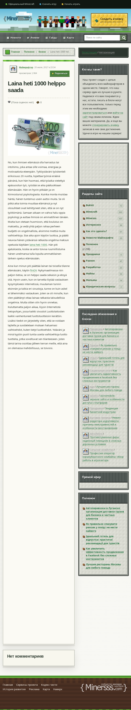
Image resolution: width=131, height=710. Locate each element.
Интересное (93, 224)
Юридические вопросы (100, 286)
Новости (14, 37)
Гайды (51, 37)
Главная (8, 684)
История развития (14, 689)
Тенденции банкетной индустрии (104, 410)
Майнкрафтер (26, 67)
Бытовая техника (100, 417)
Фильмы (91, 280)
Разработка (93, 267)
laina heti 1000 (38, 244)
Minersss (91, 218)
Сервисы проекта (27, 684)
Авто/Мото (96, 433)
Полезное (92, 244)
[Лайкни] (9, 101)
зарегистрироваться (95, 112)
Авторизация (107, 52)
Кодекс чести (49, 684)
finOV (33, 270)
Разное (90, 260)
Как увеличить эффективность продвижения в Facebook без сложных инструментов (102, 376)
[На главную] (18, 20)
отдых (93, 357)
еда (92, 386)
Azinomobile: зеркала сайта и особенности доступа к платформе (104, 399)
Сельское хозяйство (101, 449)
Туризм (94, 345)
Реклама (34, 689)
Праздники (93, 254)
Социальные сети (100, 370)
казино (94, 395)
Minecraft (91, 211)
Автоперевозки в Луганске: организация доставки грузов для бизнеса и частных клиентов (103, 334)
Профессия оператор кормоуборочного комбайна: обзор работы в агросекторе (103, 457)
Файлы (90, 273)
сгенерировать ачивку (105, 125)
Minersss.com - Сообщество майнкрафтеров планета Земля (104, 687)
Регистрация (89, 52)
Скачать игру (49, 3)
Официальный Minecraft (21, 3)
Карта (68, 37)
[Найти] (123, 38)
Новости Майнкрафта (99, 237)
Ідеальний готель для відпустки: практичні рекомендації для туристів (104, 361)
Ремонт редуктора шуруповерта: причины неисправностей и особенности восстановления (102, 423)
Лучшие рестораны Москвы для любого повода (106, 388)
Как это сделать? (96, 231)
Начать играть (72, 3)
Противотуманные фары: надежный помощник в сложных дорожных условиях (102, 440)
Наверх (57, 689)
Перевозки (96, 329)
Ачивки (33, 37)
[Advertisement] (39, 496)
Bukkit (90, 205)
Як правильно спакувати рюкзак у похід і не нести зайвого (102, 349)
